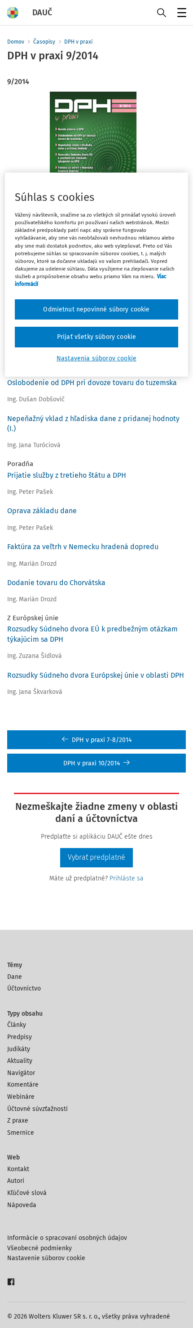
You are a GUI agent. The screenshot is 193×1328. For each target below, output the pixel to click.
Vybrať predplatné (96, 857)
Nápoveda (21, 1205)
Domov (15, 42)
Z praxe (17, 1120)
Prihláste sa (127, 878)
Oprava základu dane (42, 510)
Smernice (20, 1133)
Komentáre (23, 1084)
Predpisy (19, 1037)
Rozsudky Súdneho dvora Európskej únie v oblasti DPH (95, 675)
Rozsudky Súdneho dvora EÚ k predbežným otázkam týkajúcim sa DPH (92, 634)
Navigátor (21, 1073)
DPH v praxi (78, 42)
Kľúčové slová (27, 1193)
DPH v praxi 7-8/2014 (102, 740)
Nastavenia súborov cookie (96, 358)
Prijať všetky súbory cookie (96, 337)
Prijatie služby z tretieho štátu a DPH (66, 475)
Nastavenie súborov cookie (46, 1258)
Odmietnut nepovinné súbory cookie (96, 309)
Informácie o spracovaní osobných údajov (67, 1238)
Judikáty (18, 1049)
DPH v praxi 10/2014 (91, 763)
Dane (14, 977)
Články (16, 1025)
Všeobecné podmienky (39, 1248)
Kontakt (18, 1169)
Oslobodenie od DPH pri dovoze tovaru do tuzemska (92, 382)
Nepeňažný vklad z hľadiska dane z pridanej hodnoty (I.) (93, 423)
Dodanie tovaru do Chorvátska (56, 582)
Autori (15, 1181)
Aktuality (19, 1061)
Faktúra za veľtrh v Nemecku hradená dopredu (82, 546)
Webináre (21, 1097)
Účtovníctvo (24, 988)
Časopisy (44, 42)
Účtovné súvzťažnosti (37, 1109)
